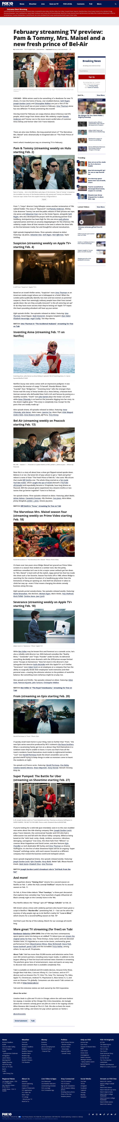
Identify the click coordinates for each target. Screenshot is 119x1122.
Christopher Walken (43, 103)
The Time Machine (105, 1060)
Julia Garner (43, 397)
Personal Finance (46, 1049)
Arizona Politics (65, 1047)
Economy (44, 1044)
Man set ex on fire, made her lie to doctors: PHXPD (97, 164)
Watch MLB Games (106, 1087)
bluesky (107, 1114)
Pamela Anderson (57, 209)
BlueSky (83, 1095)
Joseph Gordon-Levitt (22, 103)
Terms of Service (92, 87)
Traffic (4, 1071)
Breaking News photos (68, 1092)
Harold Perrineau (29, 755)
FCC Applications (27, 1090)
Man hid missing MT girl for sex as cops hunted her (96, 172)
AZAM (4, 1044)
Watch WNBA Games (106, 1102)
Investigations (85, 1055)
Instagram (84, 1086)
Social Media (86, 1079)
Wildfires (24, 1049)
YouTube (83, 1081)
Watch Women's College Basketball (107, 1099)
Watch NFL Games (105, 1081)
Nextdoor (83, 1097)
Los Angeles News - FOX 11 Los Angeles (9, 1082)
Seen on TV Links (7, 1067)
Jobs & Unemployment (48, 1047)
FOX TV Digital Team (30, 49)
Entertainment (40, 49)
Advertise (24, 1081)
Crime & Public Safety (8, 1047)
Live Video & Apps (48, 1079)
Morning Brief (6, 1060)
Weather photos (66, 1096)
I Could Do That (105, 1056)
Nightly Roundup (7, 1062)
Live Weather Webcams (48, 1083)
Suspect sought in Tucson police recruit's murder (85, 251)
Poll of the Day (6, 1064)
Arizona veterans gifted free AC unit (90, 228)
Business (44, 1042)
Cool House (84, 1050)
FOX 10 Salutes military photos (68, 1089)
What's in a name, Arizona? (108, 1067)
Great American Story (106, 1053)
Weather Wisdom (27, 1060)
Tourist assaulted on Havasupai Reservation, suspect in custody (96, 189)
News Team (25, 1095)
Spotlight (83, 1066)
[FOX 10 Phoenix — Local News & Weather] (8, 4)
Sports (4, 1069)
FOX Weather (26, 1062)
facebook (89, 1114)
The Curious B (104, 1047)
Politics (64, 1040)
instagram (96, 1114)
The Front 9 (103, 1051)
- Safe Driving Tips (7, 1073)
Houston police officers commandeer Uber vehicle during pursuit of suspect (96, 123)
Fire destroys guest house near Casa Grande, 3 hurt (97, 180)
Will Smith (26, 480)
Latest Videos (83, 207)
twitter (92, 1114)
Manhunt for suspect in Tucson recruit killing (95, 139)
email (111, 1114)
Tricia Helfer (57, 946)
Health (4, 1051)
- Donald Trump (66, 1053)
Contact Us (25, 1086)
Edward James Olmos (38, 944)
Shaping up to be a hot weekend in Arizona (84, 259)
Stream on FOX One (108, 1079)
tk (104, 1114)
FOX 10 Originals (107, 1040)
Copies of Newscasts (28, 1088)
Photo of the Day (66, 1094)
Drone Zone (84, 1053)
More (99, 4)
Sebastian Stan (32, 214)
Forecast (24, 1042)
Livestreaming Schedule (48, 1086)
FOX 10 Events (65, 1083)
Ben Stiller (22, 651)
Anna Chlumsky (24, 399)
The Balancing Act (105, 1044)
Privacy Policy (93, 86)
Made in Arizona (85, 1057)
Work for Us (25, 1101)
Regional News (8, 1079)
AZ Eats (102, 1042)
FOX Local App (45, 1088)
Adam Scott (33, 667)
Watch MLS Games (106, 1104)
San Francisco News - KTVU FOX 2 (8, 1086)
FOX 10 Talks (104, 1049)
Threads (83, 1092)
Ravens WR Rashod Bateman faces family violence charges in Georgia (97, 148)
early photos (64, 219)
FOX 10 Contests (66, 1081)
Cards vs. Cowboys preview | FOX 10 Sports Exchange (86, 242)
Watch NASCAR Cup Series (108, 1090)
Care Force (84, 1044)
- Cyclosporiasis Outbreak (10, 1053)
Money (44, 1040)
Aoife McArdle (39, 664)
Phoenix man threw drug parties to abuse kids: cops (95, 197)
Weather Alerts (26, 1053)
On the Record (104, 1058)
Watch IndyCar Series (106, 1092)
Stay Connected (67, 1079)
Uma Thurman (62, 106)
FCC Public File (26, 1092)
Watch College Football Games (107, 1084)
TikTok (83, 1083)
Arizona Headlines (7, 1042)
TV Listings (25, 1097)
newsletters (115, 1114)
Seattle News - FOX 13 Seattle (9, 1090)
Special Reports (85, 1064)
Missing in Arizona (86, 1059)
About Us (26, 1079)
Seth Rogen (65, 101)
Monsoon (25, 1044)
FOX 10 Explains (7, 1049)
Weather (25, 1040)
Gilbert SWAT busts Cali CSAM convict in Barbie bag (97, 131)
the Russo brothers (66, 744)
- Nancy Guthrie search (87, 1062)
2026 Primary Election (67, 1042)
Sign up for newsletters (68, 1086)
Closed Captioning (27, 1083)
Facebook (84, 1088)
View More (101, 95)
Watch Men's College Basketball (106, 1095)
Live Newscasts (46, 1081)
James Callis (32, 946)
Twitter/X (83, 1090)
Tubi (33, 1021)
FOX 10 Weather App (47, 1090)
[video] (92, 218)
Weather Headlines (27, 1047)
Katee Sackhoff (19, 946)
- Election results (66, 1044)
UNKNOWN (103, 1062)
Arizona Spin (84, 1042)
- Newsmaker (65, 1049)
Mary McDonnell (54, 944)
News (4, 1040)
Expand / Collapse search (116, 4)
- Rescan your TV (27, 1099)
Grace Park (66, 944)
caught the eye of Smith (42, 483)
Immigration (6, 1056)
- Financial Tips (45, 1051)
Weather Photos (27, 1058)
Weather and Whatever (107, 1064)
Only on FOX (86, 1040)
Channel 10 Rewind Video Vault (88, 1047)
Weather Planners (27, 1051)
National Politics (66, 1051)
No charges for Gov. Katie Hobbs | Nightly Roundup (91, 116)
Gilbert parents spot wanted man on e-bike (86, 234)
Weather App (26, 1056)
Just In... (81, 95)
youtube (100, 1114)
